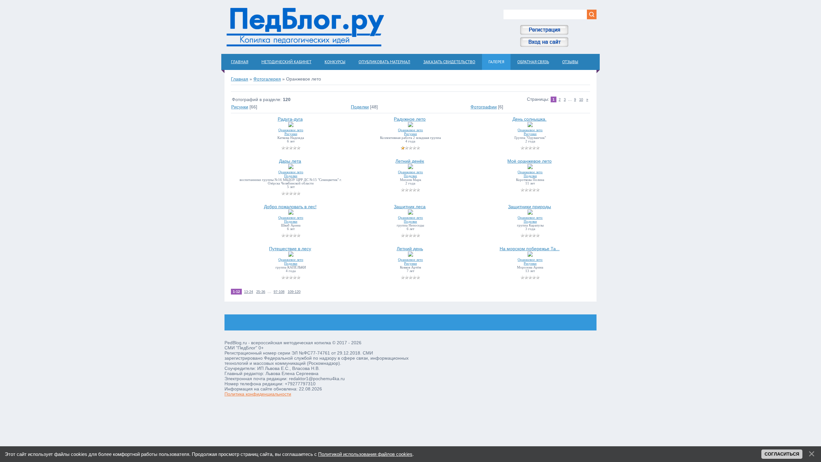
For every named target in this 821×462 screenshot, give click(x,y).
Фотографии (483, 106)
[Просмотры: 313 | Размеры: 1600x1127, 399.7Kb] (290, 255)
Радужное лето (410, 119)
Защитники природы (529, 206)
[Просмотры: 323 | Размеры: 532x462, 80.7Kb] (530, 213)
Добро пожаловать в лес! (290, 206)
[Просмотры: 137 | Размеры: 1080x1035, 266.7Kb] (530, 125)
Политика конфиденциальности (257, 394)
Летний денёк (409, 161)
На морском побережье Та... (530, 248)
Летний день (410, 248)
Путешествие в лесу (290, 248)
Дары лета (290, 161)
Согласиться (782, 454)
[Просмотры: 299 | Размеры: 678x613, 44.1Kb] (410, 167)
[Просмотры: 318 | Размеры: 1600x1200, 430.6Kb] (530, 255)
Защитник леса (410, 206)
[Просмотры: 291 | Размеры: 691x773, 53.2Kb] (530, 167)
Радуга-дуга (290, 119)
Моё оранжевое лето (529, 161)
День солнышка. (529, 119)
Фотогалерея (267, 78)
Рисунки (239, 106)
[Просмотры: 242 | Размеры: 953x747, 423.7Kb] (410, 125)
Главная (239, 78)
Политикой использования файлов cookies (365, 454)
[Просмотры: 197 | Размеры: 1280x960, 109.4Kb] (290, 125)
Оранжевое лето (290, 130)
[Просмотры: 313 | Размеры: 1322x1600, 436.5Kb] (410, 213)
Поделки (360, 106)
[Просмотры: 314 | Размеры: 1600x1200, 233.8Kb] (410, 255)
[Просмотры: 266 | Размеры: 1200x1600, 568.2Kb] (290, 167)
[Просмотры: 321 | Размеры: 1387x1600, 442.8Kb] (290, 213)
